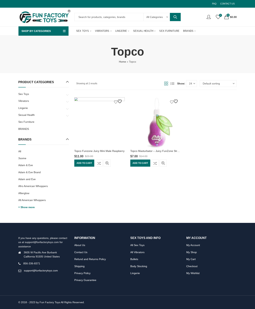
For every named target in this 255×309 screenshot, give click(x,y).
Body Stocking (138, 266)
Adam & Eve (25, 165)
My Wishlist (193, 273)
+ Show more (26, 207)
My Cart (191, 259)
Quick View (107, 163)
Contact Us (80, 252)
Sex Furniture (26, 121)
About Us (79, 245)
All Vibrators (137, 252)
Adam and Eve (27, 179)
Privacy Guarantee (85, 280)
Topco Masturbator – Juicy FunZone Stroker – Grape (161, 150)
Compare (98, 163)
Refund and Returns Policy (90, 259)
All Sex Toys (137, 245)
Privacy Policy (82, 273)
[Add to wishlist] (118, 101)
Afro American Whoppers (33, 186)
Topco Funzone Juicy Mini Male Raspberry (99, 150)
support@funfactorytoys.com (41, 270)
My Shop (191, 252)
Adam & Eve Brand (29, 172)
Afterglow (23, 193)
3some (22, 158)
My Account (193, 245)
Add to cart (84, 163)
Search (175, 17)
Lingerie (23, 107)
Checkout (192, 266)
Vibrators (23, 100)
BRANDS (23, 128)
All (19, 151)
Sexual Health (26, 114)
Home (122, 61)
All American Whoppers (32, 200)
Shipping (79, 266)
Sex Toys (23, 93)
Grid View (166, 83)
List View (172, 83)
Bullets (134, 259)
